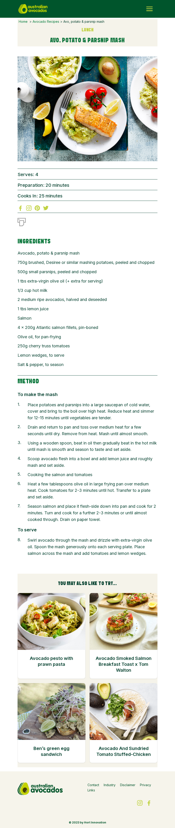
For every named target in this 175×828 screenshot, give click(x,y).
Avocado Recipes (46, 21)
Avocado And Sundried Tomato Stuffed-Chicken (123, 751)
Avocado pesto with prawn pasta (51, 661)
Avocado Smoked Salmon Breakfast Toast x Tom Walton (124, 664)
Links (91, 790)
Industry (110, 785)
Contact (93, 785)
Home (23, 21)
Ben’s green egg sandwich (51, 751)
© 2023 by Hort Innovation (87, 822)
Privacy (145, 785)
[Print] (22, 221)
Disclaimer (127, 785)
